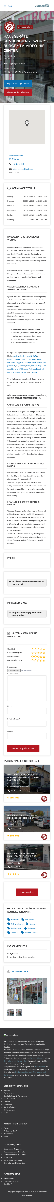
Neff (32, 365)
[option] (27, 991)
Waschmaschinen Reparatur (14, 1152)
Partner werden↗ (10, 1131)
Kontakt (7, 1101)
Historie (7, 1090)
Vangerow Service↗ (11, 1181)
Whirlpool (16, 372)
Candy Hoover (26, 359)
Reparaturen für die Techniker (15, 1061)
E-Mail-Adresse (13, 719)
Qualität (11, 649)
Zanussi (34, 372)
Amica (20, 356)
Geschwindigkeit (14, 652)
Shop (6, 1136)
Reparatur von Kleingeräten (14, 1163)
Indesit (39, 362)
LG (17, 365)
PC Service (8, 1157)
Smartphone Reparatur (13, 1149)
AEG (15, 356)
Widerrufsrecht (9, 1110)
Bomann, (17, 359)
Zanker (23, 372)
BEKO (35, 356)
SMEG (21, 369)
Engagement (9, 1093)
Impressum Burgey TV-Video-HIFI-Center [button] (26, 614)
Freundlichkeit (13, 656)
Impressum (8, 1104)
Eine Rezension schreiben (18, 92)
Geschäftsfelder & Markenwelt (15, 1096)
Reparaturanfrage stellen (18, 83)
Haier (34, 362)
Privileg (38, 365)
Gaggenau (20, 362)
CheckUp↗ (8, 1184)
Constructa (36, 359)
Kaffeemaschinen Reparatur (14, 1154)
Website (10, 731)
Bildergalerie (12, 667)
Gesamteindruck (14, 660)
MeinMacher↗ (9, 1178)
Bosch (9, 359)
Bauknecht (27, 356)
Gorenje (28, 362)
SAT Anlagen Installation (13, 1160)
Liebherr (22, 365)
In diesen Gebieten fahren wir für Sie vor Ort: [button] (28, 583)
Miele (28, 365)
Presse (6, 1128)
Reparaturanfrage (27, 892)
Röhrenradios (40, 1066)
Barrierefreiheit (10, 1107)
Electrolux (11, 362)
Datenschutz (8, 1133)
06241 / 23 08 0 (18, 164)
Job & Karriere (9, 1098)
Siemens (14, 369)
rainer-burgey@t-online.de (23, 169)
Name (10, 706)
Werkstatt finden (36, 1058)
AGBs (6, 1113)
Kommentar (12, 674)
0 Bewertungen (29, 72)
